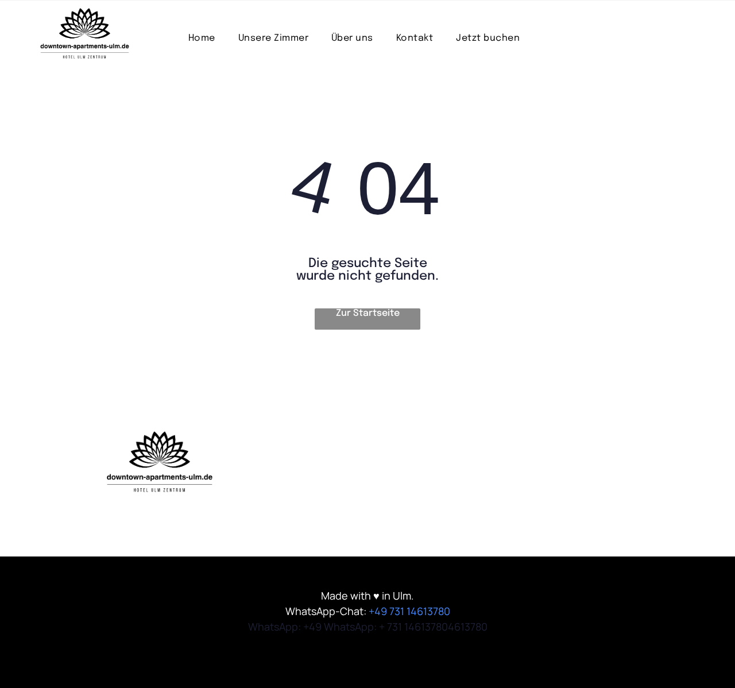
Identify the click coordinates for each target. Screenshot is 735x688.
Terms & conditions (322, 467)
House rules (304, 444)
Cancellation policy (322, 512)
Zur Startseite (368, 313)
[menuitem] (202, 38)
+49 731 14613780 (409, 611)
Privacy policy (308, 489)
